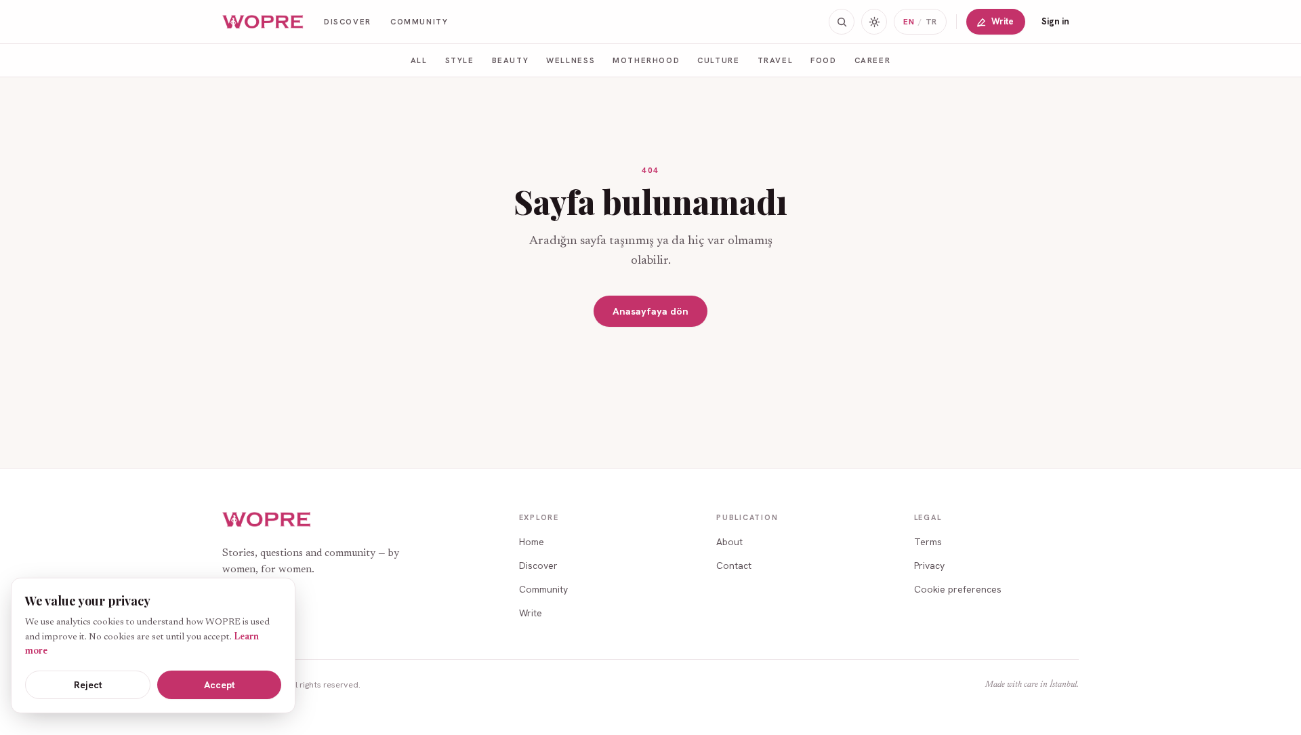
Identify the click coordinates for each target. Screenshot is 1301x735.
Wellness (570, 60)
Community (419, 21)
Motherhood (646, 60)
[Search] (841, 22)
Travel (775, 60)
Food (823, 60)
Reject (88, 685)
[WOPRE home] (263, 22)
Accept (219, 685)
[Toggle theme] (874, 22)
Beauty (510, 60)
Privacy (929, 565)
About (729, 542)
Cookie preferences (957, 589)
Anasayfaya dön (650, 310)
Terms (928, 542)
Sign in (1055, 21)
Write (1002, 21)
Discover (347, 21)
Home (531, 542)
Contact (733, 565)
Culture (718, 60)
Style (459, 60)
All (419, 60)
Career (872, 60)
